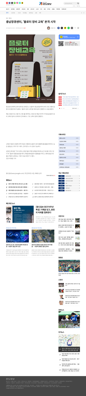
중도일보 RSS (62, 381)
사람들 (53, 9)
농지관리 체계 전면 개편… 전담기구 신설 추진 (45, 190)
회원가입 (78, 6)
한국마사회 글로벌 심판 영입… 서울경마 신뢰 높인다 (18, 193)
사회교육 (23, 9)
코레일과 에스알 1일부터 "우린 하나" (66, 232)
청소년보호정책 (54, 382)
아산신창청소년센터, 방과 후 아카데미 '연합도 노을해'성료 (71, 105)
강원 (36, 12)
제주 (40, 12)
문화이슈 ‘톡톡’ (62, 148)
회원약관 (29, 381)
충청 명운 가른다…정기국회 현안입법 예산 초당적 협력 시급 (45, 184)
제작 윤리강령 (27, 382)
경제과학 (18, 9)
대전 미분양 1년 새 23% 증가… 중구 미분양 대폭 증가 (18, 190)
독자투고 (56, 381)
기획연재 (58, 9)
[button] (81, 13)
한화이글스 (61, 161)
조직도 (19, 381)
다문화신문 (63, 9)
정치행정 (13, 9)
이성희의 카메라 (62, 141)
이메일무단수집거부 (44, 381)
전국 (41, 9)
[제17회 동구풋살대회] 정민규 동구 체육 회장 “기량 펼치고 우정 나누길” (72, 302)
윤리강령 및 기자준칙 (20, 382)
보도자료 (13, 12)
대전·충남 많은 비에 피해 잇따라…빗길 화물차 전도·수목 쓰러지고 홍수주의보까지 (66, 220)
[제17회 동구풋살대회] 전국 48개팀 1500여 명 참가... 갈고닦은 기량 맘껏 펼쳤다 (72, 290)
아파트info (61, 144)
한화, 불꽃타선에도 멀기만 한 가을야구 (72, 284)
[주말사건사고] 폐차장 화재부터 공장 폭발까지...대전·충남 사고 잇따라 (18, 197)
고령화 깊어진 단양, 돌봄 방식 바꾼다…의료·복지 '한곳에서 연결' (71, 103)
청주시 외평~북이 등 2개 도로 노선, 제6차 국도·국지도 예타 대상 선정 (18, 184)
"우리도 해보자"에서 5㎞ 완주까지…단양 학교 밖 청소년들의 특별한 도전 (71, 97)
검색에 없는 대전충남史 (64, 167)
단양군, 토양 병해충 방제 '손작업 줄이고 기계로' (71, 101)
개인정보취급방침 (36, 381)
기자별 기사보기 (13, 381)
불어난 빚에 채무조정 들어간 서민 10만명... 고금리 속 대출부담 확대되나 (66, 226)
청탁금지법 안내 (47, 382)
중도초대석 (61, 154)
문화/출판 (61, 164)
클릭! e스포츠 (62, 138)
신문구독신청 (51, 381)
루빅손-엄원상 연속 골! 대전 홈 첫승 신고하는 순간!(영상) (69, 274)
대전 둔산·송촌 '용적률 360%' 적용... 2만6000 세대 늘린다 (66, 238)
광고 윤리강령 (33, 382)
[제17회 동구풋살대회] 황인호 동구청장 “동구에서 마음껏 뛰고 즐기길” (72, 296)
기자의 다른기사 (50, 175)
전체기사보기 (74, 108)
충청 (45, 9)
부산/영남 (25, 12)
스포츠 (37, 9)
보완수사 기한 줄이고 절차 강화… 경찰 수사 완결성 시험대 (45, 187)
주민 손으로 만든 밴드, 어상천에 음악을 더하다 (71, 99)
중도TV (7, 9)
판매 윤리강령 (40, 382)
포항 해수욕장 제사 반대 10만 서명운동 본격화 (18, 187)
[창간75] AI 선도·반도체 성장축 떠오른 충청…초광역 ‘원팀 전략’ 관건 (17, 245)
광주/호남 (31, 12)
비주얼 (48, 9)
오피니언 (32, 9)
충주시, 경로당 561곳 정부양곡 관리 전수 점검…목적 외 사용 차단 (45, 197)
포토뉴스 (61, 309)
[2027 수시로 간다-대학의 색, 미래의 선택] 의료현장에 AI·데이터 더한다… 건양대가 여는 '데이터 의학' (45, 193)
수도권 (19, 12)
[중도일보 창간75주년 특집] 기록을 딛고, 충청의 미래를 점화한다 (45, 209)
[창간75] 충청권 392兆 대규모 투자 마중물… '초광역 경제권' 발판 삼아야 (42, 245)
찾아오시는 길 (24, 381)
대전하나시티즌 (62, 157)
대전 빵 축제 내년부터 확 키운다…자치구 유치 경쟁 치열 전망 (66, 244)
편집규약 (13, 382)
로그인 (74, 6)
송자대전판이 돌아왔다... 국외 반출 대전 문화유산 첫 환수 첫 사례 (66, 250)
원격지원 (60, 382)
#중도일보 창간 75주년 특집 (11, 228)
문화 (28, 9)
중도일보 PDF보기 (69, 381)
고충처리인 (8, 382)
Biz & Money (62, 151)
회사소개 (7, 381)
